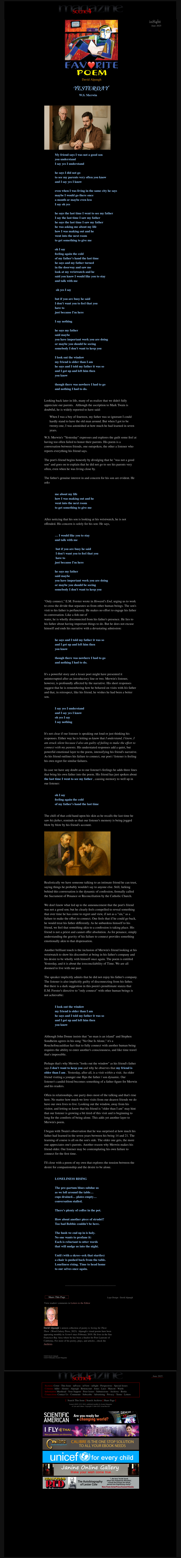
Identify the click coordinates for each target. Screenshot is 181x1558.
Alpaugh (75, 1388)
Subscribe (87, 1394)
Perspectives (106, 1385)
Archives (114, 1391)
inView (86, 1385)
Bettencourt (86, 1388)
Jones (96, 1388)
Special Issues (121, 1385)
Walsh (120, 1388)
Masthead (61, 1391)
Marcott (112, 1388)
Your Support (74, 1391)
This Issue (66, 1385)
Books (124, 1391)
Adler (56, 1388)
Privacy (110, 1394)
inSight (94, 1385)
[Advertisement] (91, 1497)
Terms (119, 1394)
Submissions (102, 1391)
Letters (127, 1394)
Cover (56, 1385)
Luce (103, 1388)
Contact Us (63, 1394)
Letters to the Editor (80, 1302)
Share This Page (56, 1297)
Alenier (65, 1388)
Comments (75, 1394)
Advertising (99, 1394)
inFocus (77, 1385)
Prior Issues (88, 1391)
